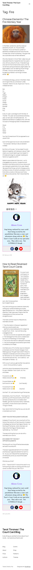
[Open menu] (29, 4)
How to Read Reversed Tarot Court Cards (15, 265)
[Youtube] (21, 249)
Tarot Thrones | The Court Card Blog (13, 531)
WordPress (27, 566)
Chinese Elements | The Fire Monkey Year (16, 20)
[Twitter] (16, 249)
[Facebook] (12, 249)
